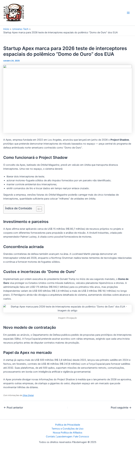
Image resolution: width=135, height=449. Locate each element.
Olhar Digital (28, 395)
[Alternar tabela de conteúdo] (37, 209)
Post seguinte (121, 407)
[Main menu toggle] (128, 12)
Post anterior (13, 407)
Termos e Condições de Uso (67, 428)
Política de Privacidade (67, 424)
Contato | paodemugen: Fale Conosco (67, 436)
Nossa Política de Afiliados (67, 432)
